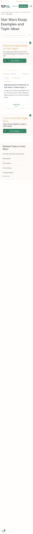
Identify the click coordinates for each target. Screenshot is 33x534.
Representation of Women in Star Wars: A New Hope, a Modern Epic (16, 86)
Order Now (23, 6)
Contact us (6, 1)
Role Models (6, 158)
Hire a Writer (15, 61)
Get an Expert (14, 131)
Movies (3, 14)
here (28, 1)
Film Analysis (7, 163)
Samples (17, 12)
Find (30, 35)
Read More (16, 104)
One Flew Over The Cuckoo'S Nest (13, 154)
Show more (6, 176)
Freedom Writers (8, 173)
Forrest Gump (7, 168)
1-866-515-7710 (1, 1)
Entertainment (25, 12)
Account (15, 6)
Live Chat (4, 1)
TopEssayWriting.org (7, 12)
